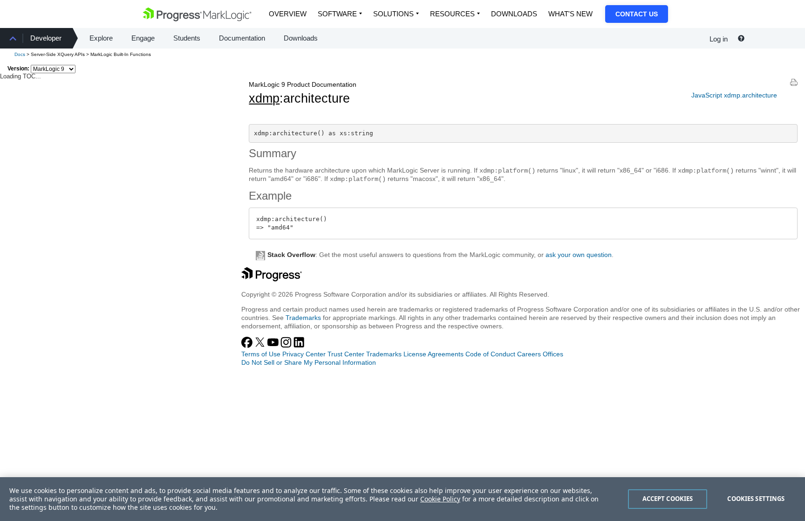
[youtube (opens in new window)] (273, 345)
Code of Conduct (490, 354)
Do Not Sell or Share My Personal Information (308, 362)
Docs (19, 54)
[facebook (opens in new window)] (247, 345)
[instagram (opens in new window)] (286, 345)
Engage (143, 38)
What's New (570, 14)
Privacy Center (304, 354)
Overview (288, 14)
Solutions (393, 14)
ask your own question (579, 254)
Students (186, 38)
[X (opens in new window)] (260, 345)
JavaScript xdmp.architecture (734, 95)
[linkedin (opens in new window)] (299, 345)
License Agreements (433, 354)
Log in (718, 39)
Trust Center (345, 354)
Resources (452, 14)
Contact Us (636, 14)
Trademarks (303, 317)
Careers (529, 354)
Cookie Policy (440, 498)
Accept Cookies (667, 498)
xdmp (264, 98)
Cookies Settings (756, 498)
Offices (553, 354)
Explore (101, 38)
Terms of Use (260, 354)
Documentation (242, 38)
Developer (45, 38)
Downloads (514, 14)
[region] (402, 499)
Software (337, 14)
